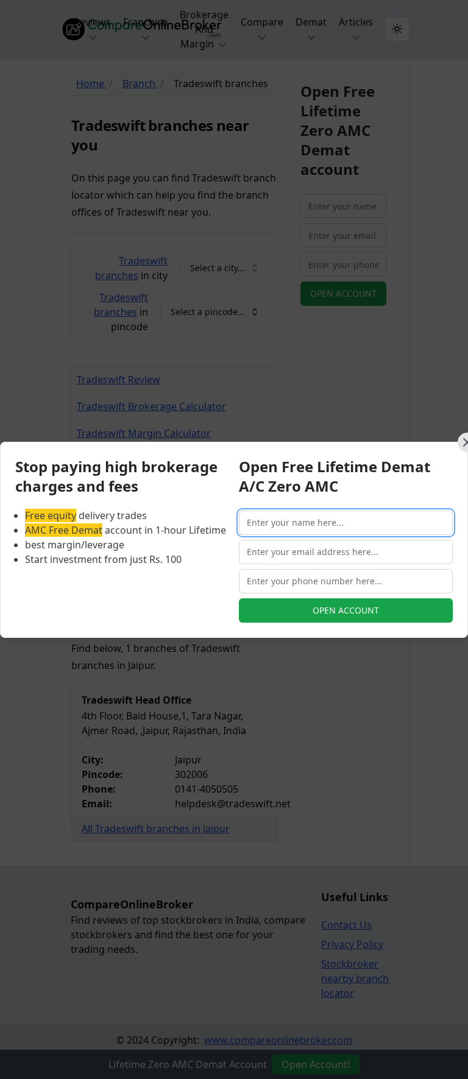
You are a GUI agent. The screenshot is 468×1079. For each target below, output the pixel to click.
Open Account (346, 610)
